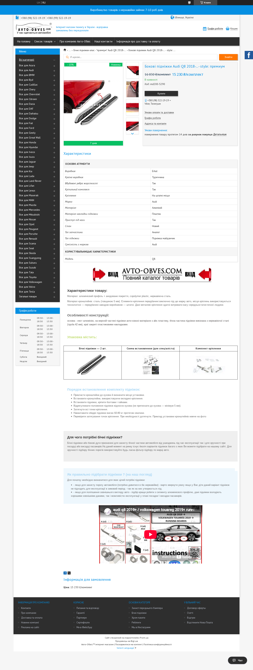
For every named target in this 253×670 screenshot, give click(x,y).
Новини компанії (30, 622)
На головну (23, 41)
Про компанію (28, 612)
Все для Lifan (26, 185)
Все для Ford (26, 128)
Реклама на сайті (30, 627)
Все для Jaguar (27, 161)
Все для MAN (26, 200)
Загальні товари (28, 296)
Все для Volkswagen (30, 282)
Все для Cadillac (28, 84)
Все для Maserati (28, 195)
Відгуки (191, 617)
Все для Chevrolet (29, 94)
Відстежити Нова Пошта (200, 622)
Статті (190, 612)
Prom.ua (144, 637)
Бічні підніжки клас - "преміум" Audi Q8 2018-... (100, 50)
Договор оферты (196, 608)
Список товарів (43, 41)
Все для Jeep (26, 166)
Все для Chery (27, 89)
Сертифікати (83, 622)
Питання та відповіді (87, 608)
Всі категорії (26, 59)
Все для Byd (26, 79)
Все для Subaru (28, 262)
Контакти (26, 608)
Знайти (228, 57)
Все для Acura (27, 65)
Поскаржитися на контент (128, 644)
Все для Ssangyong (30, 258)
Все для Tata (26, 272)
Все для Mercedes (29, 209)
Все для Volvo (27, 286)
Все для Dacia (27, 104)
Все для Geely (27, 132)
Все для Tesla (27, 291)
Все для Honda (27, 142)
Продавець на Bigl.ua (126, 641)
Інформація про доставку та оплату (138, 41)
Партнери (81, 617)
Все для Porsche (28, 233)
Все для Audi (26, 70)
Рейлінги (136, 622)
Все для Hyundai (28, 147)
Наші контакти (103, 41)
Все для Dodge (27, 118)
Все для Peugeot (28, 229)
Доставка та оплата (31, 617)
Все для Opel (26, 224)
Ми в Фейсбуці (84, 627)
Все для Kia (25, 171)
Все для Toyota (27, 277)
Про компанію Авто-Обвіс (75, 41)
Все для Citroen (28, 99)
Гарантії (80, 612)
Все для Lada (26, 176)
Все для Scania (27, 243)
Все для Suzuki (27, 267)
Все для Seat (26, 248)
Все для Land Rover (30, 181)
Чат (240, 660)
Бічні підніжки (139, 612)
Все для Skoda (27, 253)
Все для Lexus (27, 190)
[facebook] (65, 573)
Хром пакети (138, 617)
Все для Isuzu (27, 156)
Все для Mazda (27, 205)
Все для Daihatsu (28, 113)
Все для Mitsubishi (29, 214)
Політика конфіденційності (158, 644)
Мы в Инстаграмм (141, 627)
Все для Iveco (27, 152)
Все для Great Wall (30, 137)
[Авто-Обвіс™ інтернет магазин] (33, 28)
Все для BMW (27, 75)
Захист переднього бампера (147, 608)
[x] (69, 573)
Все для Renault (28, 238)
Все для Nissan (27, 219)
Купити (161, 93)
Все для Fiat (26, 123)
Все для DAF (26, 108)
